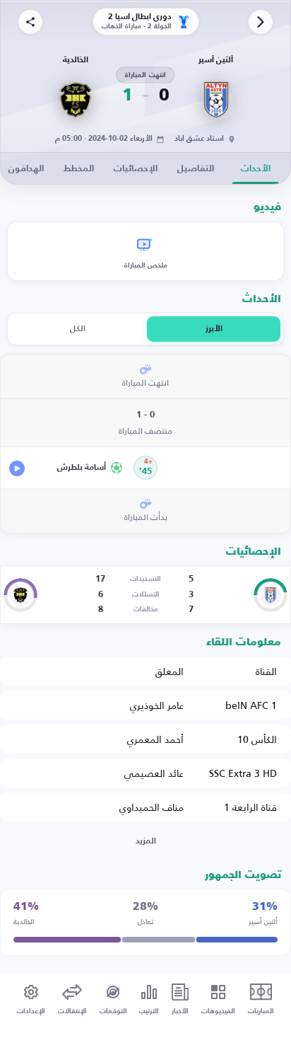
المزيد (146, 841)
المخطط (79, 168)
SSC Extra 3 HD (243, 773)
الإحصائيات (136, 168)
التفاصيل (195, 168)
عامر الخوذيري (157, 705)
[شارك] (30, 22)
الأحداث (256, 168)
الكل (77, 329)
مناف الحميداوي (151, 807)
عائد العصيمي (154, 773)
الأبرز (214, 329)
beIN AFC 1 (251, 705)
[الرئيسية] (260, 22)
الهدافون (26, 168)
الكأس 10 (257, 739)
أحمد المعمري (155, 739)
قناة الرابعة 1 (250, 807)
